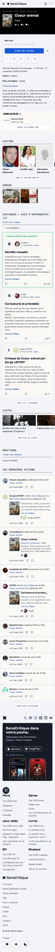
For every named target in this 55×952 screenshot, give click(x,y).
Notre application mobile (14, 888)
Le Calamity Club (37, 830)
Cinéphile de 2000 (18, 569)
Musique (34, 849)
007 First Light (9, 830)
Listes (7, 410)
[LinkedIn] (45, 719)
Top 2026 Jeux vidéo (13, 826)
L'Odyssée (7, 810)
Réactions (9, 450)
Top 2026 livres (36, 826)
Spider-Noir (34, 804)
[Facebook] (30, 719)
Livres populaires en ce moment (40, 842)
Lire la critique (12, 279)
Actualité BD (9, 869)
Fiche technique (10, 86)
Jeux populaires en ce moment (13, 842)
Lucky (31, 808)
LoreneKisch (15, 532)
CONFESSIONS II (37, 859)
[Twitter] (25, 719)
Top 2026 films (10, 801)
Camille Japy (26, 169)
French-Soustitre (18, 480)
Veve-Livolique (17, 673)
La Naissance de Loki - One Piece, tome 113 (14, 864)
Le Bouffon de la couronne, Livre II (37, 835)
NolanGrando (16, 625)
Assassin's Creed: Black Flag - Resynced (14, 835)
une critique (37, 496)
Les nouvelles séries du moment (40, 814)
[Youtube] (50, 719)
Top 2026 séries (36, 800)
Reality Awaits (35, 864)
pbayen (13, 689)
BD (5, 849)
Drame (22, 11)
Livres (33, 821)
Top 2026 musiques (38, 855)
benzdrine (14, 657)
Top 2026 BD (9, 854)
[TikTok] (40, 719)
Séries (33, 795)
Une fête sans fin (11, 858)
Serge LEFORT (26, 349)
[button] (51, 4)
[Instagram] (35, 719)
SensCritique (7, 11)
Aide (5, 898)
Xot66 (23, 294)
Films (16, 11)
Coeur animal (32, 11)
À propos (7, 884)
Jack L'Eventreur (18, 641)
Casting (8, 141)
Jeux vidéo (10, 821)
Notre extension (10, 893)
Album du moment (38, 869)
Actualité (7, 815)
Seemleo (25, 243)
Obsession (8, 805)
